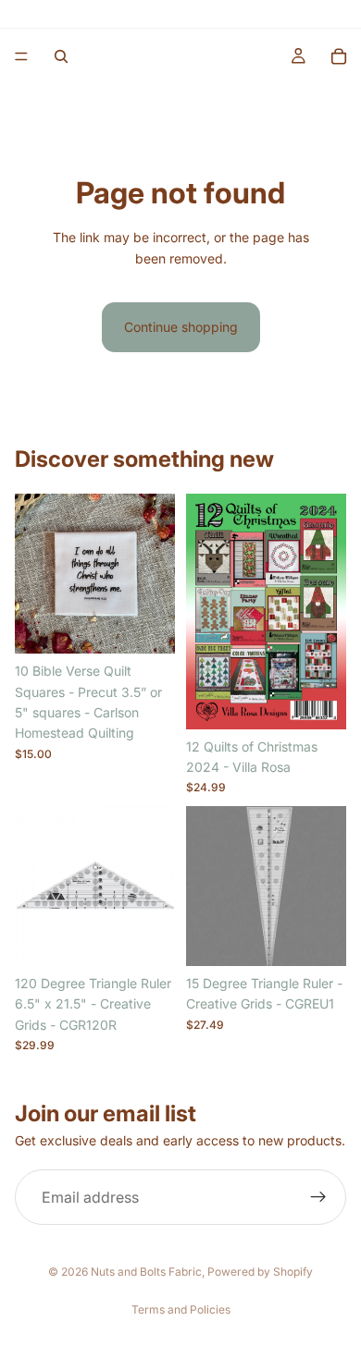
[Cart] (338, 56)
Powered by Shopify (260, 1271)
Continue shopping (181, 327)
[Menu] (21, 56)
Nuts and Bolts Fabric (146, 1271)
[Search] (61, 56)
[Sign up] (318, 1197)
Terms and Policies (180, 1309)
